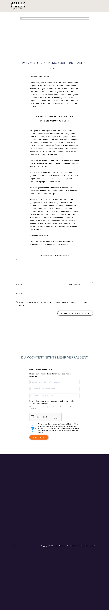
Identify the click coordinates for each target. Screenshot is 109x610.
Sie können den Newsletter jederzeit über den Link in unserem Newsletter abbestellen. (53, 407)
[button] (99, 6)
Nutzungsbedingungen (62, 430)
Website (19, 293)
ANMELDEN (39, 437)
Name (19, 285)
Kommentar (21, 260)
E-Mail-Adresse (73, 285)
